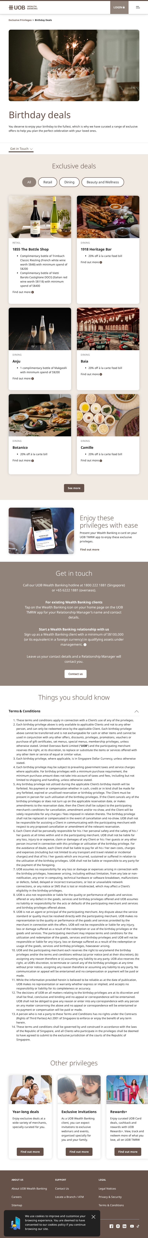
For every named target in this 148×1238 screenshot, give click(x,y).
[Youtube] (132, 1226)
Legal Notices (107, 1188)
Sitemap (17, 1205)
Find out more (89, 549)
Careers (17, 1197)
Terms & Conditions (111, 1205)
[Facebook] (111, 1226)
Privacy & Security (110, 1197)
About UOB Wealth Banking (29, 1188)
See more (74, 488)
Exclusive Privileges (20, 20)
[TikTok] (138, 1226)
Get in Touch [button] (19, 148)
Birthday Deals (43, 20)
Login (118, 7)
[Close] (93, 1217)
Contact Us (62, 1188)
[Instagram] (118, 1226)
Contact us (75, 674)
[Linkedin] (124, 1226)
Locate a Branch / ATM (69, 1197)
